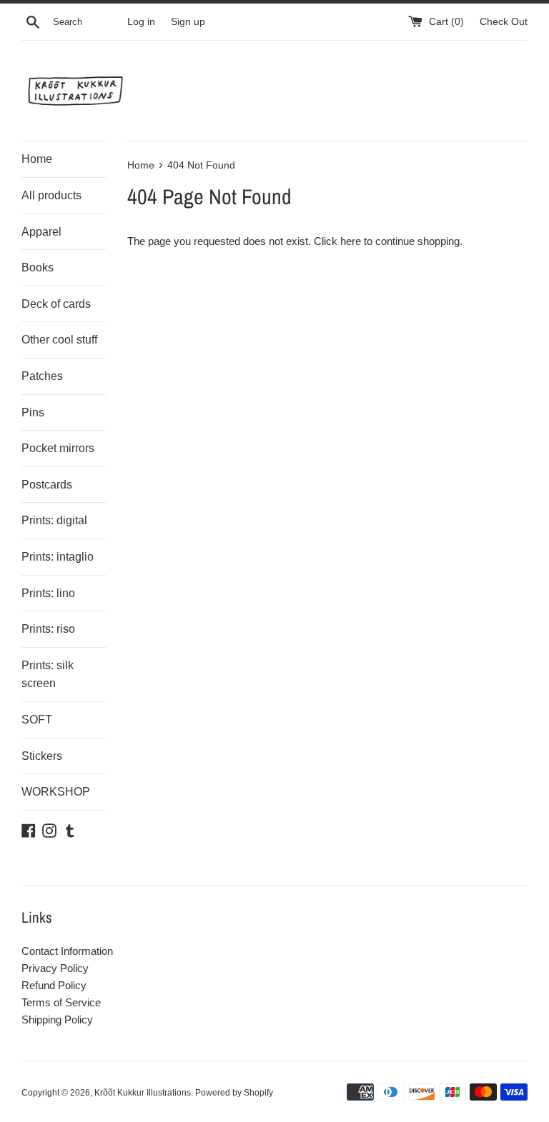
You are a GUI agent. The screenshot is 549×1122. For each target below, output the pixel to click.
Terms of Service (61, 1002)
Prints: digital (54, 520)
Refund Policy (53, 985)
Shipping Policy (57, 1019)
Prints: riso (48, 629)
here (350, 241)
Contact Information (67, 951)
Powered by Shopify (234, 1093)
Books (37, 267)
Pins (32, 412)
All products (51, 195)
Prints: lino (48, 593)
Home (36, 159)
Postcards (46, 485)
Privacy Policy (55, 968)
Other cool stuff (59, 340)
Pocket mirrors (57, 448)
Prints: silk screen (47, 674)
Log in (141, 21)
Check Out (504, 21)
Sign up (188, 21)
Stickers (41, 756)
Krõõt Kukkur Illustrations (142, 1093)
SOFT (36, 719)
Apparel (41, 232)
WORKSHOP (55, 792)
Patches (42, 376)
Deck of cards (56, 304)
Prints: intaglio (57, 557)
